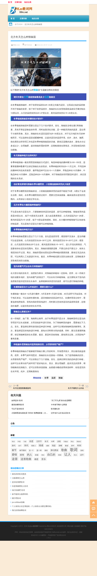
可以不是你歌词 (17, 408)
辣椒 (35, 89)
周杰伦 (79, 441)
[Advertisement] (48, 558)
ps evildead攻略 (18, 502)
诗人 (75, 455)
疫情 (22, 454)
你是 (31, 441)
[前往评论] (93, 509)
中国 (19, 441)
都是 (36, 459)
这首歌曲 (26, 459)
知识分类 (27, 2)
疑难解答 (78, 526)
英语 (59, 455)
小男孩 (48, 538)
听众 (72, 441)
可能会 (66, 441)
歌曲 (64, 450)
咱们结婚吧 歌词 (18, 490)
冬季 (26, 96)
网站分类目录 (51, 526)
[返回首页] (93, 502)
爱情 (14, 454)
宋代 (26, 445)
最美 (46, 450)
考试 (42, 455)
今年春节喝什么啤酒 (59, 404)
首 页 (10, 2)
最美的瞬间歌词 (17, 404)
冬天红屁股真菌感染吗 (22, 388)
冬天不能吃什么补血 (76, 388)
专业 (13, 441)
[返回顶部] (93, 515)
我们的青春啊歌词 (19, 510)
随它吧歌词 (16, 498)
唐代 (13, 445)
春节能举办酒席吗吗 (20, 494)
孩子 (19, 446)
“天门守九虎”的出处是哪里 (61, 400)
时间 (79, 445)
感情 (47, 446)
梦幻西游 (54, 450)
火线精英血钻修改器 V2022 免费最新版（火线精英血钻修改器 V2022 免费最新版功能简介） (30, 413)
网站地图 (70, 526)
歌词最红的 (55, 408)
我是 (54, 445)
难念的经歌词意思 (19, 474)
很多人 (33, 445)
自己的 (51, 454)
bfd (18, 45)
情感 (41, 445)
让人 (67, 454)
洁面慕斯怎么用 (18, 478)
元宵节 (39, 441)
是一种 (39, 450)
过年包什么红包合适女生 (60, 413)
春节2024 (18, 24)
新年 (72, 446)
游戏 (81, 450)
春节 (14, 450)
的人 (29, 454)
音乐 (43, 459)
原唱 (59, 441)
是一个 (31, 450)
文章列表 (18, 2)
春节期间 (22, 450)
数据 (66, 445)
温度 (46, 96)
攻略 (60, 445)
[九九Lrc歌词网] (21, 5)
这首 (15, 459)
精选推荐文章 (61, 526)
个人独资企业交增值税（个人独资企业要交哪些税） (32, 506)
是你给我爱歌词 (18, 482)
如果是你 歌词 (17, 400)
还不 (82, 454)
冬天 (46, 441)
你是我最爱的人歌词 (20, 486)
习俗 (24, 441)
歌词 (73, 449)
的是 (36, 455)
